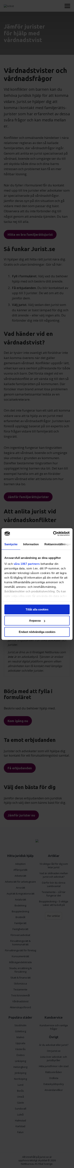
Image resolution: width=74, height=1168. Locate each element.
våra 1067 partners (27, 563)
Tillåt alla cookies (37, 609)
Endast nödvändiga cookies (37, 631)
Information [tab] (31, 544)
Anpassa (35, 620)
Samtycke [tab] (10, 544)
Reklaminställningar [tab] (57, 544)
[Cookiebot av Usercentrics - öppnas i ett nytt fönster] (53, 533)
